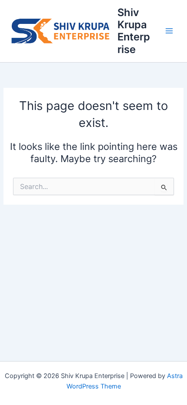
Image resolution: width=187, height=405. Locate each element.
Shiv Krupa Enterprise (133, 31)
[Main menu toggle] (169, 31)
